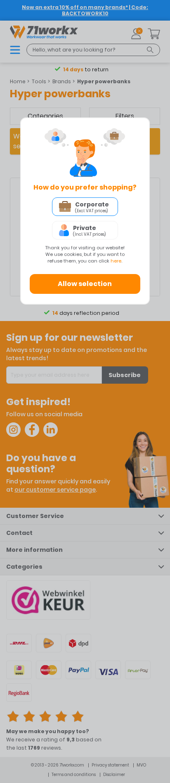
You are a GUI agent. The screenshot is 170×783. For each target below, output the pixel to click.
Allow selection (85, 283)
